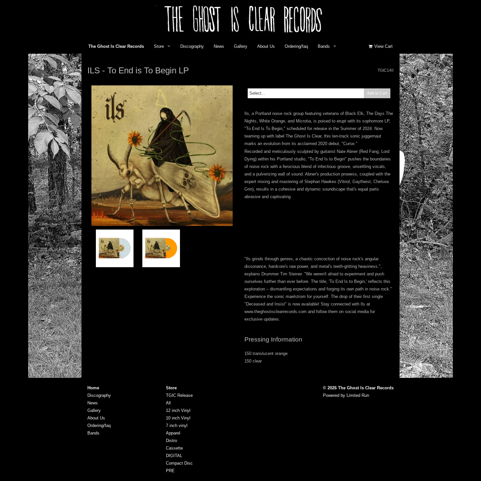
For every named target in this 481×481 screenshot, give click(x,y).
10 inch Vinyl (178, 418)
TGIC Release (179, 395)
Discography (192, 46)
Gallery (240, 46)
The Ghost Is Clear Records (116, 46)
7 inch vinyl (176, 425)
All (168, 402)
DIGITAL (174, 455)
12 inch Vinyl (178, 410)
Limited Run (358, 395)
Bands (324, 46)
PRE (170, 470)
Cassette (174, 448)
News (219, 46)
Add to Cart (377, 93)
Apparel (173, 433)
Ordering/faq (296, 46)
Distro (171, 440)
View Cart (383, 46)
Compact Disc (179, 463)
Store (159, 46)
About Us (266, 46)
